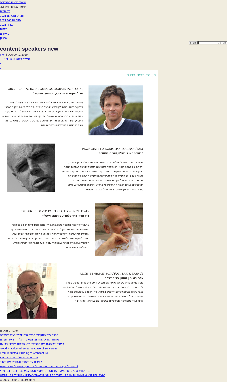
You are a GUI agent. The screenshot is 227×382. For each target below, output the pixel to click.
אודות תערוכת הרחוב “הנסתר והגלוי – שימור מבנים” (30, 339)
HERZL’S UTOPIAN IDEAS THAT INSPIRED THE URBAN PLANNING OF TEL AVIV (52, 375)
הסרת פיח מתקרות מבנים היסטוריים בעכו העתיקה (29, 335)
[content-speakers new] (79, 326)
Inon (2, 54)
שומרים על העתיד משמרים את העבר (21, 362)
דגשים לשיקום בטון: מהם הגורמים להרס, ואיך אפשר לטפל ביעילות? (39, 366)
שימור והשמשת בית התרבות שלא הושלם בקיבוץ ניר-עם (32, 344)
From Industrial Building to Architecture (24, 353)
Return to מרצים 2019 (15, 59)
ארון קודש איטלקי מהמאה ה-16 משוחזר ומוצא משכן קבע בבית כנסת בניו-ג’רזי (45, 371)
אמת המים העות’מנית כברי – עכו (19, 357)
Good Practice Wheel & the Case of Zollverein (28, 348)
